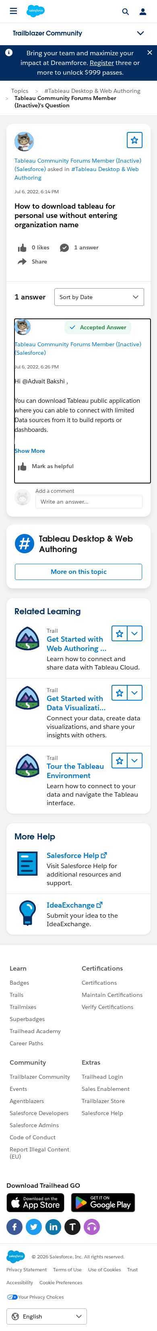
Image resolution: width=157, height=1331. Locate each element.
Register (102, 63)
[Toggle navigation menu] (140, 33)
